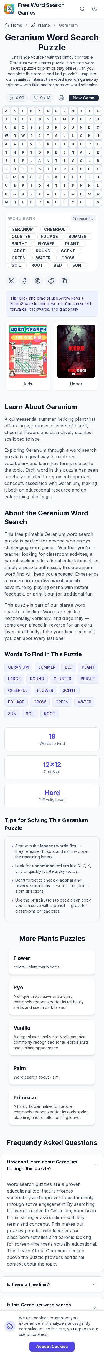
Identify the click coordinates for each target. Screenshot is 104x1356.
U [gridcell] (56, 119)
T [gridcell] (81, 111)
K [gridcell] (39, 111)
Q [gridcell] (81, 161)
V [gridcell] (31, 144)
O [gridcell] (23, 127)
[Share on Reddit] (51, 280)
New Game (83, 97)
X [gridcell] (14, 111)
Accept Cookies (52, 1346)
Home (16, 25)
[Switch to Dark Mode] (95, 9)
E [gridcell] (65, 111)
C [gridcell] (56, 111)
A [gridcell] (6, 111)
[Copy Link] (64, 280)
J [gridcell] (89, 152)
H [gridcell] (98, 119)
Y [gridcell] (39, 194)
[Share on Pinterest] (37, 280)
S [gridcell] (48, 111)
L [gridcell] (98, 111)
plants (44, 25)
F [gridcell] (23, 111)
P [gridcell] (23, 161)
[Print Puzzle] (61, 98)
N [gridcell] (31, 111)
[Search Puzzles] (82, 9)
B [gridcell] (31, 127)
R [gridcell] (89, 119)
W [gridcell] (6, 136)
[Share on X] (11, 280)
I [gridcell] (89, 111)
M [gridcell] (64, 119)
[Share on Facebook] (24, 280)
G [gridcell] (14, 119)
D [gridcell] (48, 127)
